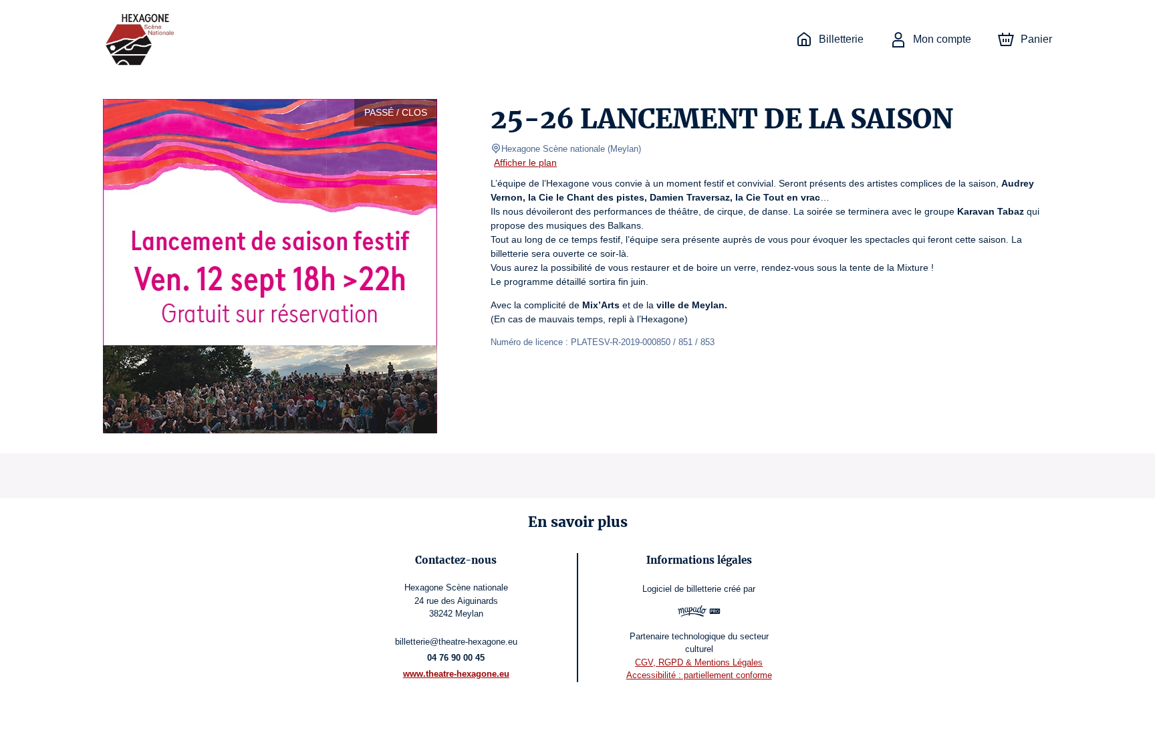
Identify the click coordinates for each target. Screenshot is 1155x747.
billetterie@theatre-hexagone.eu (456, 642)
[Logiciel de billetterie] (698, 613)
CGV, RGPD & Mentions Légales (699, 662)
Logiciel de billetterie (681, 589)
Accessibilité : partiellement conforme (699, 675)
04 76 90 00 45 (456, 658)
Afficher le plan (525, 162)
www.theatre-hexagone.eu (456, 674)
